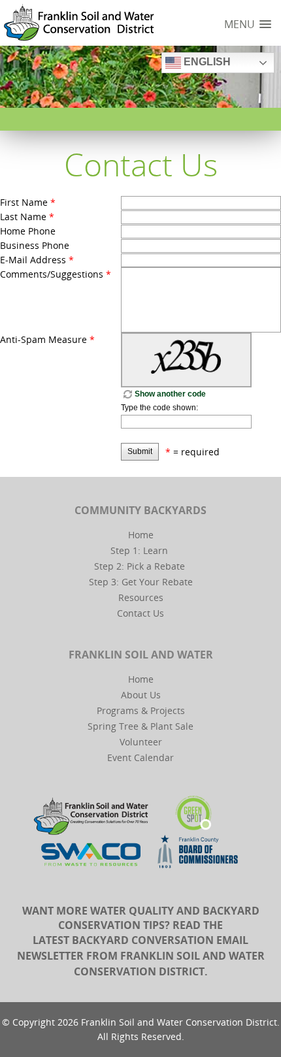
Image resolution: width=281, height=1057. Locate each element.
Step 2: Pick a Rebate (139, 566)
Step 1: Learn (139, 550)
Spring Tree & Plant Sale (140, 726)
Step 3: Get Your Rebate (141, 582)
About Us (141, 695)
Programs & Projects (141, 710)
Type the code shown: (159, 407)
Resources (140, 597)
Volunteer (141, 742)
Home (141, 534)
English (206, 61)
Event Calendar (140, 757)
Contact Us (140, 613)
